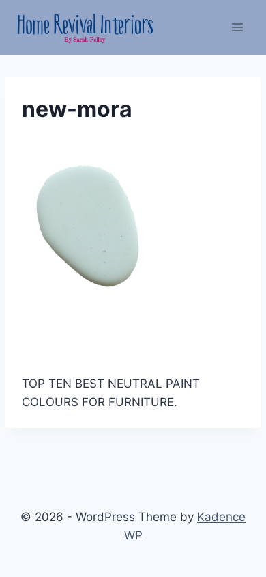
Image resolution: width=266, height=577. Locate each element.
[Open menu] (237, 27)
